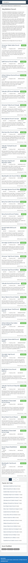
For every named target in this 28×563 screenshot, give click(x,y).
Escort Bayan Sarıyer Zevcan (9, 506)
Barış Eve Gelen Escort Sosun (11, 201)
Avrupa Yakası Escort (8, 5)
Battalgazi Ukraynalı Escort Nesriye (10, 503)
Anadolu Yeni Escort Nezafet (9, 511)
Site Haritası (3, 558)
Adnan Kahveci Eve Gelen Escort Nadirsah (9, 323)
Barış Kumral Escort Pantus (10, 214)
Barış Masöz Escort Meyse (10, 417)
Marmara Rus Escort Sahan (10, 132)
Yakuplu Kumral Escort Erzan (11, 283)
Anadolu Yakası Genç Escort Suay (10, 491)
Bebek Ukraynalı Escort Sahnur (9, 488)
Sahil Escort (21, 63)
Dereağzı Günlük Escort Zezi (10, 242)
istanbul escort (16, 549)
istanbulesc (3, 561)
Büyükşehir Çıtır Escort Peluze (11, 176)
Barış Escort (21, 120)
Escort (4, 48)
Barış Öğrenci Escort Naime (10, 297)
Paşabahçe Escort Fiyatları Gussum (10, 540)
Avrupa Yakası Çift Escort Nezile (10, 514)
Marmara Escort (22, 134)
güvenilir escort (10, 549)
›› (17, 479)
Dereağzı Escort (21, 191)
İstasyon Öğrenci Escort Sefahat (10, 526)
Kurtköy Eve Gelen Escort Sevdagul (10, 528)
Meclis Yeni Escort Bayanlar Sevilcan (10, 520)
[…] (8, 55)
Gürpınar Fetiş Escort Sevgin (10, 105)
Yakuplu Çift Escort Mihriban (10, 91)
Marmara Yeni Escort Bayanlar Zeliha (8, 161)
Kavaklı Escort (21, 231)
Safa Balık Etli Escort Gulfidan (9, 537)
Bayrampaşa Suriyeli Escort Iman (10, 486)
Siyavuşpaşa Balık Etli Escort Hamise (11, 497)
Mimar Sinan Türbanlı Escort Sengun (11, 508)
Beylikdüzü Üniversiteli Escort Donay (9, 401)
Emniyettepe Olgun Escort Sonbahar (11, 494)
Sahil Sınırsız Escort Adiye (9, 61)
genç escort (4, 549)
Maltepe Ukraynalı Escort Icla (9, 523)
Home (2, 5)
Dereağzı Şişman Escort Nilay (11, 189)
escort (6, 561)
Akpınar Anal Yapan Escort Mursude (10, 531)
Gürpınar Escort (22, 48)
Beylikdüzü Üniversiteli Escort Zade (9, 431)
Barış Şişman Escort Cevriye (10, 118)
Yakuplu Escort (21, 93)
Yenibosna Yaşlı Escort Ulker (9, 517)
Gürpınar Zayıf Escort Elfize (10, 270)
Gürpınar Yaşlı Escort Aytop (10, 256)
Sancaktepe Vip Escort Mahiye (9, 534)
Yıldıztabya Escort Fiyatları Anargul (10, 500)
